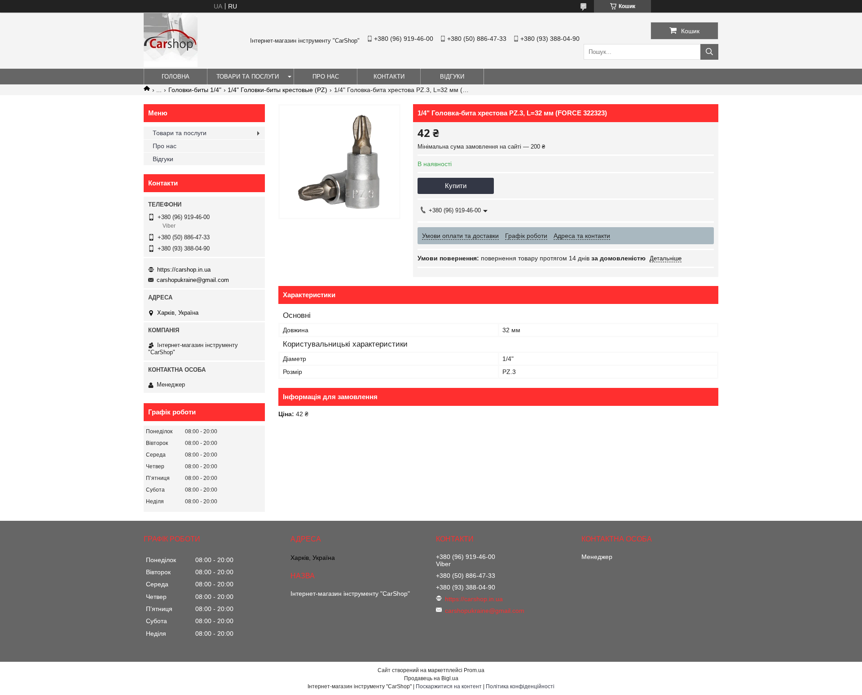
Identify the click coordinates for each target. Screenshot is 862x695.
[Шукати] (709, 52)
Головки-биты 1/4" (194, 89)
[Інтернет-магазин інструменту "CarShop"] (171, 64)
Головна (175, 76)
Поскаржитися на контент (449, 686)
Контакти (389, 76)
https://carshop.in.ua (184, 269)
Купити (455, 185)
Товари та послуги (247, 76)
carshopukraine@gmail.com (193, 280)
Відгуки (452, 76)
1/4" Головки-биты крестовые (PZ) (277, 89)
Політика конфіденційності (520, 686)
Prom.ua (474, 670)
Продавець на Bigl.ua (431, 678)
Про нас (325, 76)
